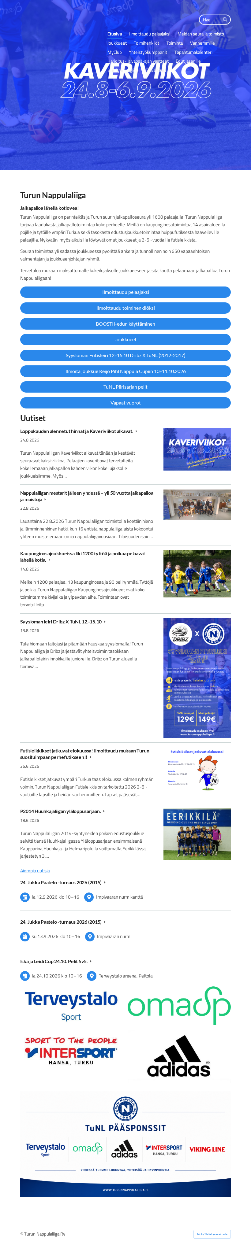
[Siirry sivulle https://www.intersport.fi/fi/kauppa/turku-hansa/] (71, 1050)
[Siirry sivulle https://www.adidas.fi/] (179, 1056)
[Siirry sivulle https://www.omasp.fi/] (179, 1005)
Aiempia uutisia (35, 871)
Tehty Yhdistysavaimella (212, 1234)
